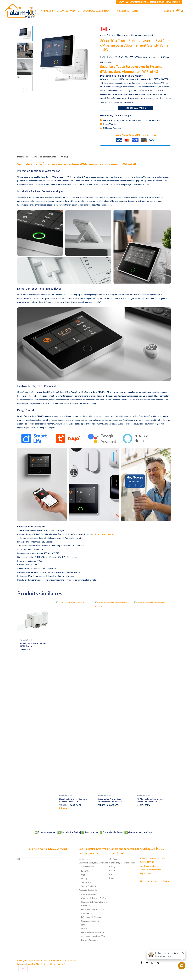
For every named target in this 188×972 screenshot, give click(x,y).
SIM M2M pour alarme (103, 534)
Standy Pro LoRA (88, 886)
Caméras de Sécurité (90, 921)
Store (111, 878)
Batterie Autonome (89, 940)
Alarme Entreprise (108, 35)
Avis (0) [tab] (64, 156)
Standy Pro (86, 882)
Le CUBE (85, 871)
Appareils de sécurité (88, 890)
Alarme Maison (123, 35)
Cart (111, 874)
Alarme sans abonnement (142, 35)
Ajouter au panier (136, 108)
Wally (83, 874)
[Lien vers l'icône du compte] (182, 11)
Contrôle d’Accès (88, 894)
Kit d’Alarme (84, 859)
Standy (84, 878)
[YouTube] (147, 962)
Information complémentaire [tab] (45, 156)
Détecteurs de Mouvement (93, 917)
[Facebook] (141, 962)
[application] (112, 11)
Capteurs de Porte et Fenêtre (93, 898)
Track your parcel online (150, 869)
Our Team (113, 859)
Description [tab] (23, 156)
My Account (145, 873)
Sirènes (84, 928)
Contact (113, 870)
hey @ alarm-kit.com (149, 866)
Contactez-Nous (152, 848)
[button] (89, 30)
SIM (83, 924)
